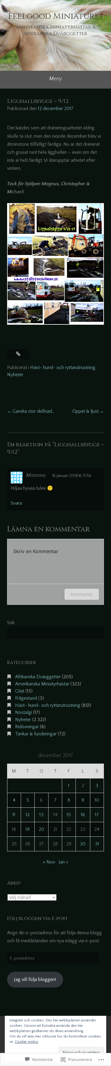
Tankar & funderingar (36, 734)
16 (83, 814)
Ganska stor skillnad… (33, 411)
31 (97, 844)
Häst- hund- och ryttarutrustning (62, 367)
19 (27, 829)
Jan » (63, 862)
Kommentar (82, 594)
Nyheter (15, 374)
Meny (55, 79)
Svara (16, 503)
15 (69, 814)
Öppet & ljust (85, 411)
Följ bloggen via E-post (37, 918)
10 (97, 800)
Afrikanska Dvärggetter (38, 676)
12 (28, 814)
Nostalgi (23, 712)
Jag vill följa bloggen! (35, 979)
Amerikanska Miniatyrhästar (42, 684)
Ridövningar (27, 726)
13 (41, 814)
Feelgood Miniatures (55, 16)
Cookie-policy (26, 1042)
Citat (19, 691)
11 (13, 814)
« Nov (49, 862)
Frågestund (26, 698)
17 (97, 814)
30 (83, 844)
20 (41, 829)
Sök (11, 622)
